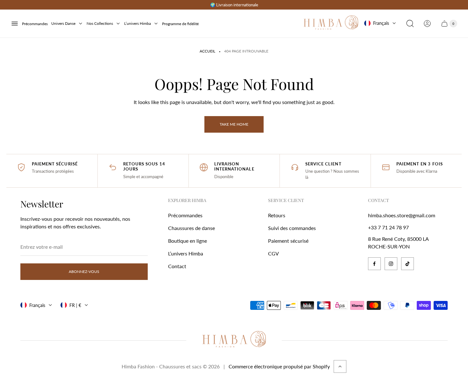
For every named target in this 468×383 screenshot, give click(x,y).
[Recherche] (410, 24)
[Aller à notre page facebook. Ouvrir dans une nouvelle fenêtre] (374, 263)
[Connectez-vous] (427, 24)
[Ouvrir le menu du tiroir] (15, 24)
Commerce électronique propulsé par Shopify (279, 366)
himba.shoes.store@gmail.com (401, 215)
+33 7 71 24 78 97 (388, 227)
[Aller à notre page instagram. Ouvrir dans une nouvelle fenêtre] (391, 263)
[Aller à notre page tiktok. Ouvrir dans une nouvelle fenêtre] (407, 263)
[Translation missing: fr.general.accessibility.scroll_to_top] (340, 366)
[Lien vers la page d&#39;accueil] (234, 340)
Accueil (207, 51)
